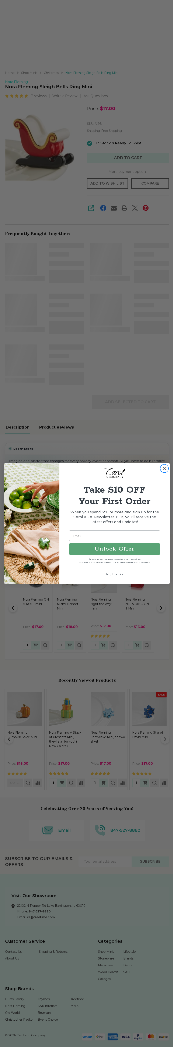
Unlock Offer (113, 549)
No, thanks (113, 574)
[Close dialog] (163, 468)
